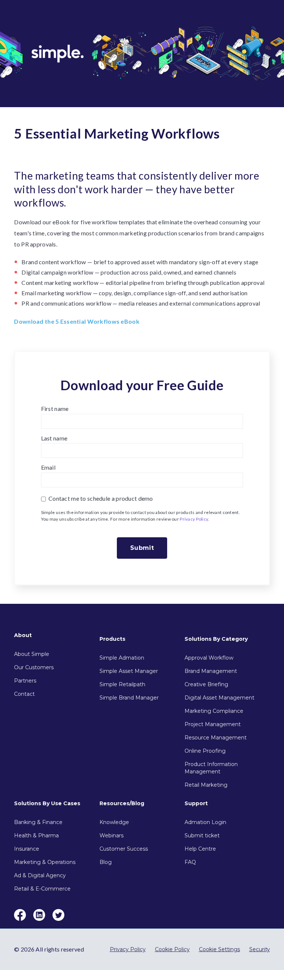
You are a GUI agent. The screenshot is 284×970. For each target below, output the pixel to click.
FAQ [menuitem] (190, 862)
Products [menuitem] (112, 639)
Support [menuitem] (196, 803)
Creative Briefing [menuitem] (206, 684)
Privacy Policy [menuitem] (128, 949)
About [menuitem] (23, 635)
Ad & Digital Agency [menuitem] (40, 875)
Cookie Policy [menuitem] (172, 949)
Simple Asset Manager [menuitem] (128, 671)
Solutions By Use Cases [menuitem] (47, 803)
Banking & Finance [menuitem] (38, 822)
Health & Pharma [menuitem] (36, 835)
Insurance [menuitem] (26, 848)
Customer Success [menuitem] (123, 848)
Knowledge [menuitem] (114, 822)
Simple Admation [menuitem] (121, 657)
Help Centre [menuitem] (200, 848)
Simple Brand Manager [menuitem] (129, 697)
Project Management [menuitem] (213, 724)
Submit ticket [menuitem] (202, 835)
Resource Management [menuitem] (216, 737)
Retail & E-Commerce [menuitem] (42, 888)
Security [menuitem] (259, 949)
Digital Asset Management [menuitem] (219, 697)
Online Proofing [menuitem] (205, 751)
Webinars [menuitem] (111, 835)
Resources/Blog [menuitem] (121, 803)
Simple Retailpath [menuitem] (122, 684)
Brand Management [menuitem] (211, 671)
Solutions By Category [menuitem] (216, 639)
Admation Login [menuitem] (205, 822)
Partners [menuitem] (25, 680)
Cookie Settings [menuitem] (219, 949)
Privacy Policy (194, 519)
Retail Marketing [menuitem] (206, 785)
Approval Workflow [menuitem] (209, 657)
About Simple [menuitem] (31, 654)
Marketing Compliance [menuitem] (214, 711)
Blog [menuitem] (105, 862)
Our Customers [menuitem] (34, 667)
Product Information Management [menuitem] (211, 768)
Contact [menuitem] (24, 694)
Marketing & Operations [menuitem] (44, 862)
